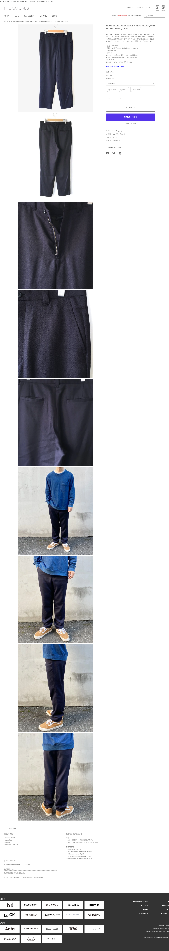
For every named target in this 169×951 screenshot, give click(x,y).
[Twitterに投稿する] (114, 153)
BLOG (54, 16)
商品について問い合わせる (117, 134)
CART (149, 7)
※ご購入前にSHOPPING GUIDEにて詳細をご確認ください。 (24, 877)
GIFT (146, 909)
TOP (5, 21)
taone (17, 16)
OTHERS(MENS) (14, 21)
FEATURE (43, 16)
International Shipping (115, 131)
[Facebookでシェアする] (108, 153)
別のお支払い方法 (130, 123)
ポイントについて (114, 137)
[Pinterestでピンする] (121, 153)
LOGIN (140, 7)
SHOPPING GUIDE (141, 902)
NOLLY (6, 16)
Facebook (144, 913)
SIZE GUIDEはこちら (115, 140)
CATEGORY (29, 16)
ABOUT (130, 7)
